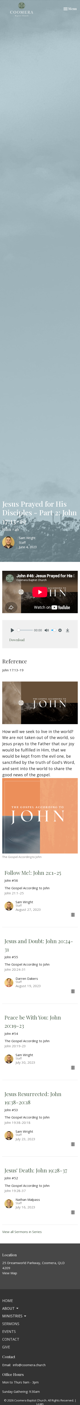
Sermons (10, 1323)
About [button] (8, 1308)
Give (6, 1347)
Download (17, 640)
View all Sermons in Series (22, 1231)
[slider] (25, 630)
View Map (9, 1273)
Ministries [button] (12, 1316)
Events (9, 1331)
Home (7, 1300)
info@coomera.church (29, 1365)
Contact (10, 1339)
